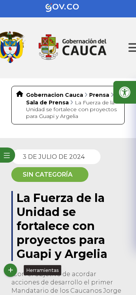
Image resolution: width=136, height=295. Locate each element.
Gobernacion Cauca (54, 95)
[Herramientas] (10, 270)
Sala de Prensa (47, 102)
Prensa (99, 95)
